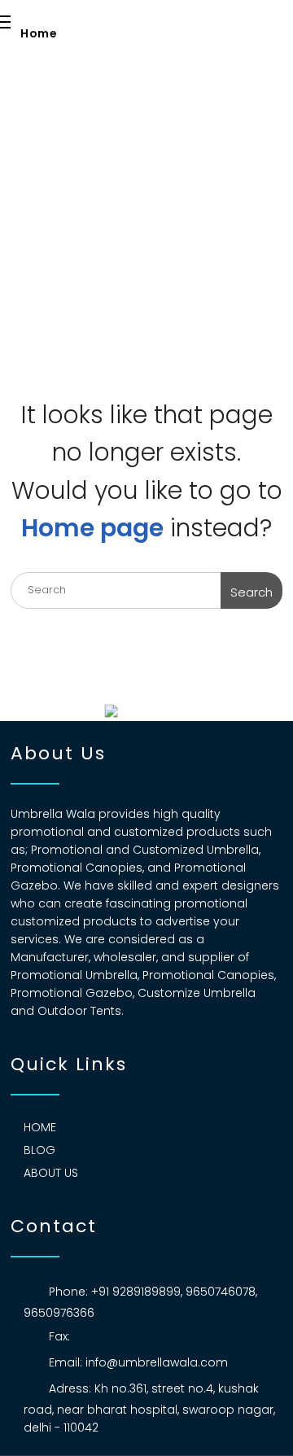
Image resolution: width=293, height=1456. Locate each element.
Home (38, 33)
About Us (51, 1173)
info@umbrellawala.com (156, 1362)
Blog (39, 1150)
